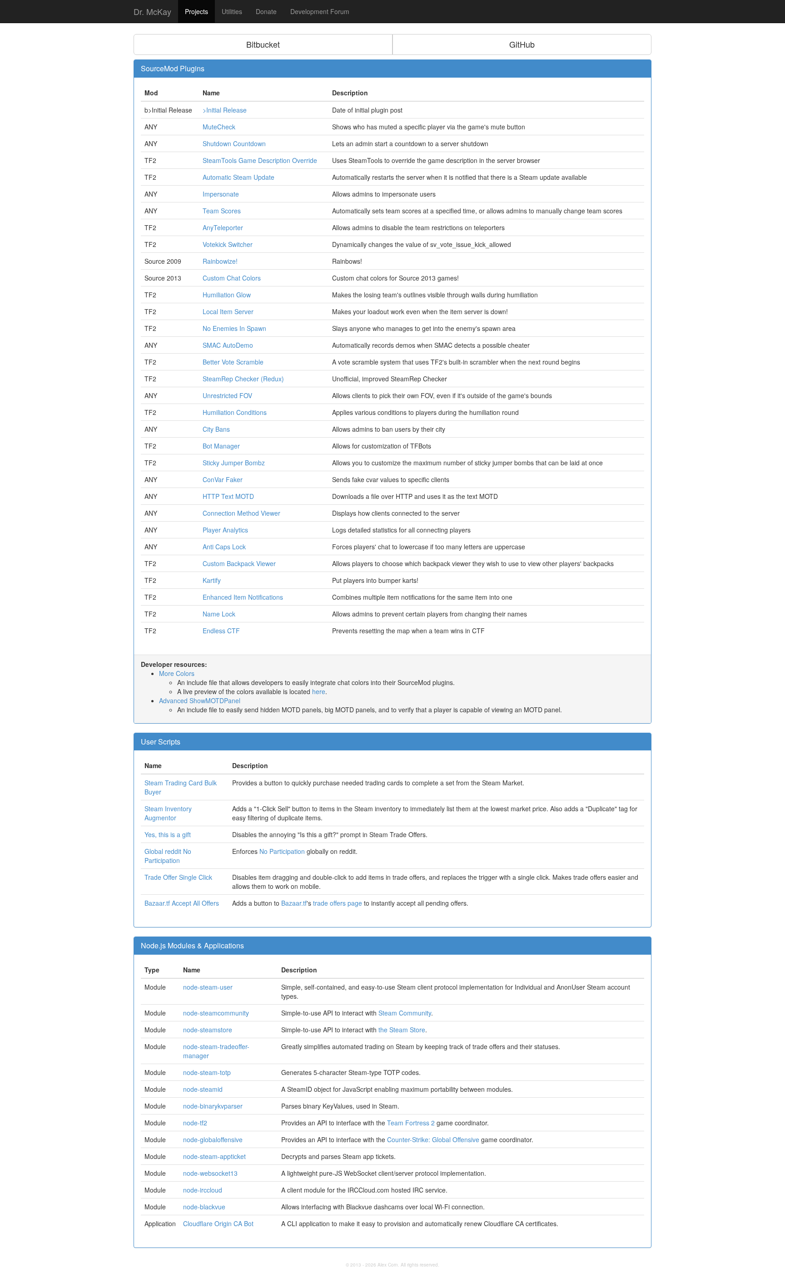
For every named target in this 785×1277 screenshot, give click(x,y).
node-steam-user (208, 986)
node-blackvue (204, 1206)
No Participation (282, 851)
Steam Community (404, 1012)
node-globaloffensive (213, 1139)
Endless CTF (221, 630)
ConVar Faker (223, 479)
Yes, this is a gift (167, 834)
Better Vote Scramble (233, 361)
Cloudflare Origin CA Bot (218, 1223)
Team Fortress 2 (411, 1122)
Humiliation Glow (227, 294)
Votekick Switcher (228, 244)
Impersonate (221, 193)
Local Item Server (228, 311)
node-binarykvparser (213, 1105)
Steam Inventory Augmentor (168, 813)
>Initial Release (225, 109)
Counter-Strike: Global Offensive (433, 1139)
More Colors (176, 673)
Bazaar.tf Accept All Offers (181, 902)
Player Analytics (225, 529)
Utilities (232, 11)
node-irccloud (202, 1189)
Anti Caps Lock (224, 546)
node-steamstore (207, 1029)
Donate (266, 11)
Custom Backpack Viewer (239, 563)
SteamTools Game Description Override (260, 160)
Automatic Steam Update (238, 177)
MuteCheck (219, 126)
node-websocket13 (210, 1173)
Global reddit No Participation (167, 856)
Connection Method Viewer (241, 513)
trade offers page (337, 902)
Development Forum (319, 11)
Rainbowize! (220, 261)
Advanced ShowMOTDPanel (199, 700)
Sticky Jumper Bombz (234, 462)
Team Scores (222, 210)
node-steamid (203, 1089)
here (318, 691)
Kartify (212, 580)
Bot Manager (221, 445)
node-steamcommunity (216, 1012)
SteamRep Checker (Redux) (243, 378)
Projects (196, 11)
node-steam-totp (207, 1072)
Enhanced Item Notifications (243, 597)
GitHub (522, 44)
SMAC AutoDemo (228, 345)
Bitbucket (263, 44)
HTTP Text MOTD (228, 496)
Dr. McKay (152, 11)
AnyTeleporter (223, 227)
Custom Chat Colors (232, 277)
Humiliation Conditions (235, 412)
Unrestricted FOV (227, 395)
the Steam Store (401, 1029)
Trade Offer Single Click (178, 877)
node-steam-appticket (214, 1156)
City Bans (216, 429)
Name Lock (219, 613)
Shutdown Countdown (234, 143)
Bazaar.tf (294, 902)
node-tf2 (195, 1122)
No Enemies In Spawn (234, 328)
